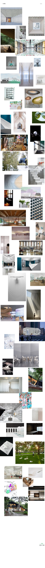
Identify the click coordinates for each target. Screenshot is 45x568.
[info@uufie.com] (43, 545)
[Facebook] (41, 545)
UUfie (4, 3)
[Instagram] (40, 545)
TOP (42, 543)
